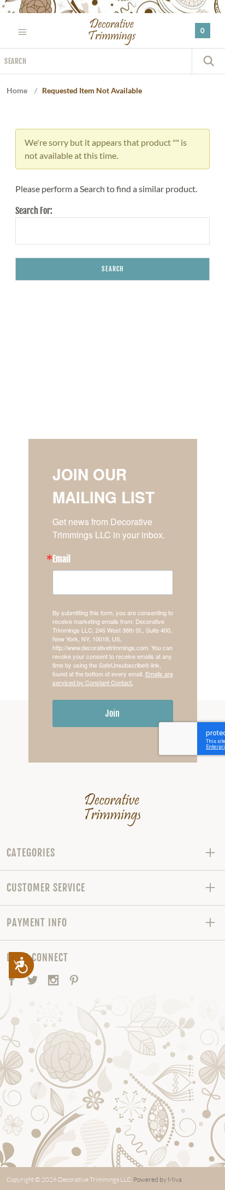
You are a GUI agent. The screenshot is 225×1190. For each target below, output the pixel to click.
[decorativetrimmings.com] (112, 809)
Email (61, 559)
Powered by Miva (157, 1179)
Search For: (33, 210)
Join (112, 713)
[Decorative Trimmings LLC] (112, 31)
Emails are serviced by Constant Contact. (112, 678)
